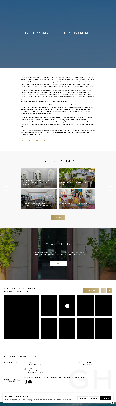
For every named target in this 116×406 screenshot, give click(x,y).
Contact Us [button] (58, 263)
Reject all (83, 398)
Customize (94, 398)
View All (58, 217)
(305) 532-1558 (87, 364)
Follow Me (91, 290)
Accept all (106, 398)
